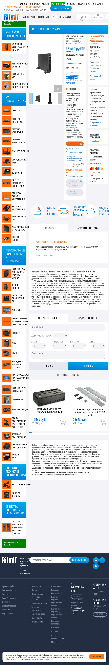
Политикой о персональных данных (36, 659)
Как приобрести (9, 590)
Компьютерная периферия (19, 389)
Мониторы (17, 310)
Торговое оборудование (19, 436)
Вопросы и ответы (39, 603)
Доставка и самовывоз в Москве (95, 65)
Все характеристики (74, 176)
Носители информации (18, 208)
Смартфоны (17, 399)
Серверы (16, 110)
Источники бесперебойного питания (19, 47)
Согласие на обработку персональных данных (57, 613)
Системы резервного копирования (18, 183)
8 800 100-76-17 (33, 7)
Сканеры (16, 353)
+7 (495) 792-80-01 (13, 7)
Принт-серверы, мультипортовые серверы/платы (19, 321)
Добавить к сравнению (73, 183)
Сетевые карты (16, 238)
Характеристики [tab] (87, 228)
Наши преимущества (57, 636)
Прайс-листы (37, 621)
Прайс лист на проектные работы (37, 597)
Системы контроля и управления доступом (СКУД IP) (17, 527)
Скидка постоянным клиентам (102, 211)
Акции (45, 3)
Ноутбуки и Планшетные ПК (18, 298)
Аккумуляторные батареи (19, 65)
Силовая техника (16, 494)
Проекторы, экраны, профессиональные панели (19, 377)
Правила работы (9, 586)
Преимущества (71, 63)
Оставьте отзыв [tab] (48, 318)
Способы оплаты (9, 598)
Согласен (96, 656)
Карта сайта (37, 618)
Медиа (54, 642)
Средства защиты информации (18, 196)
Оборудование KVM (19, 161)
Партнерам (36, 586)
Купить (69, 144)
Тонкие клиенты (16, 286)
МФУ (14, 343)
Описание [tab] (48, 228)
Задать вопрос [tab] (88, 318)
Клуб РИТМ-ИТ (8, 613)
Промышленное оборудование (19, 446)
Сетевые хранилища (17, 131)
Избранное (97, 17)
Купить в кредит (49, 211)
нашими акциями (73, 132)
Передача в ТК (96, 76)
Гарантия (6, 609)
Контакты (98, 3)
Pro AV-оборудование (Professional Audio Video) (19, 422)
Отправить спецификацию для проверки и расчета (74, 158)
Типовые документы (36, 608)
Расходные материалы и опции (17, 364)
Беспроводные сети (19, 218)
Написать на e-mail (77, 597)
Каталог (23, 3)
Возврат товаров (9, 605)
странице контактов (71, 126)
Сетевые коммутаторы (18, 141)
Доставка (35, 3)
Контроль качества (55, 622)
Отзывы (71, 3)
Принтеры (16, 333)
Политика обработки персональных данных (57, 601)
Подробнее (94, 141)
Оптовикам (6, 594)
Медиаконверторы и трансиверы (19, 228)
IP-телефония (17, 171)
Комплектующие (19, 409)
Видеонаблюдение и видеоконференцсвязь (19, 85)
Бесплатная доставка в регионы (76, 211)
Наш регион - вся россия (35, 17)
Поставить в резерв (74, 152)
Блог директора (38, 614)
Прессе (34, 590)
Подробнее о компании (95, 124)
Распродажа (58, 3)
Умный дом (15, 456)
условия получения (74, 81)
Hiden (10, 56)
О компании (83, 3)
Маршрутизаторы (19, 151)
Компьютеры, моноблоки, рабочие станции (18, 273)
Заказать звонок (61, 8)
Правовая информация (56, 591)
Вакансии (55, 627)
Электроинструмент (19, 484)
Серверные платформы (17, 120)
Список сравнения (73, 192)
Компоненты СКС (18, 75)
